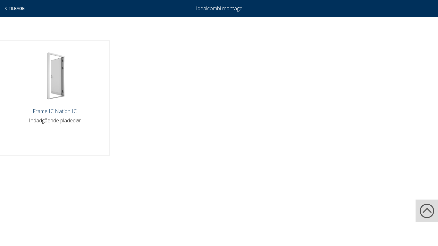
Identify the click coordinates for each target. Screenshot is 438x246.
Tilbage (17, 8)
